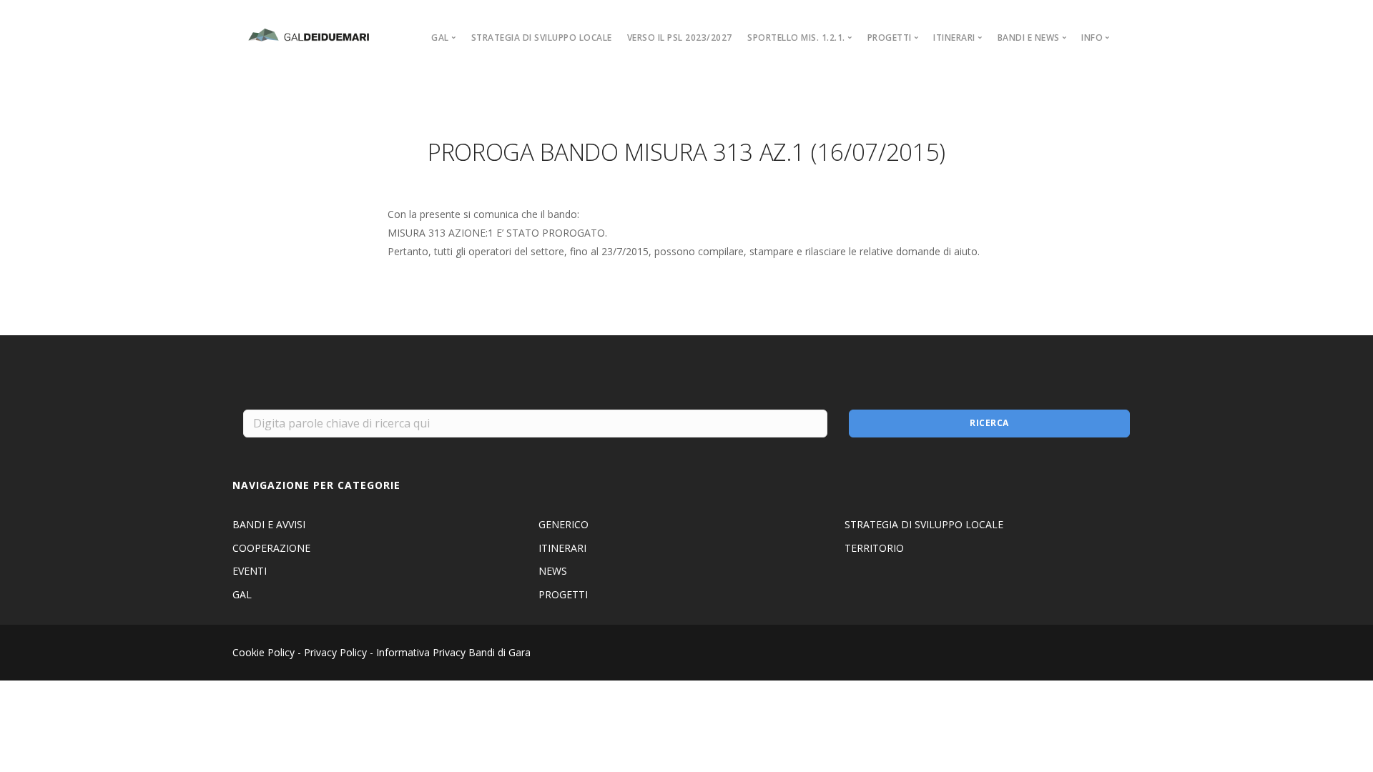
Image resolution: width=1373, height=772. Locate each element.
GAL (242, 594)
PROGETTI (563, 594)
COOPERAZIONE (271, 548)
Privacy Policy (335, 652)
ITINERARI (562, 548)
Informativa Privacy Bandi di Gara (453, 652)
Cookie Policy (263, 652)
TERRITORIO (874, 548)
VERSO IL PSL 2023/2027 (679, 37)
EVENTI (249, 571)
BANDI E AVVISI (268, 524)
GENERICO (563, 524)
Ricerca (989, 423)
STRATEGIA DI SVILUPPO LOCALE (541, 37)
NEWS (552, 571)
